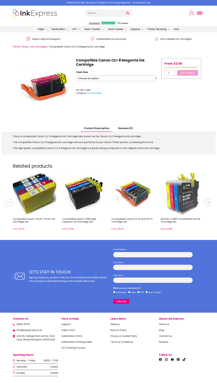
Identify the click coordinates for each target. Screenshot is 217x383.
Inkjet (41, 29)
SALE (176, 29)
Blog (161, 330)
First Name (118, 262)
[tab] (96, 128)
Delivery (115, 324)
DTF (74, 29)
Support (66, 324)
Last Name (118, 275)
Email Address (120, 249)
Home (16, 46)
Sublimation (58, 29)
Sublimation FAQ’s (72, 336)
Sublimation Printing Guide (77, 342)
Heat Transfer (92, 29)
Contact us (165, 336)
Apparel (135, 29)
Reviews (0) (125, 128)
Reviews (163, 342)
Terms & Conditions (121, 342)
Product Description (96, 128)
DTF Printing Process (73, 348)
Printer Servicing (157, 29)
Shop (25, 46)
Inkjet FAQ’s (68, 330)
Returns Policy (118, 330)
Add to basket (188, 72)
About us (164, 324)
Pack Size (82, 72)
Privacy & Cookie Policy (123, 336)
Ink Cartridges (38, 46)
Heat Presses (115, 29)
